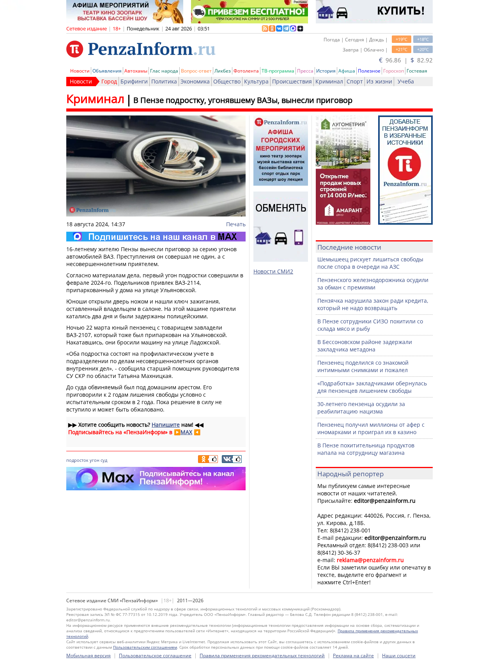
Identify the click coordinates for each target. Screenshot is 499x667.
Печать (236, 224)
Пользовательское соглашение (155, 655)
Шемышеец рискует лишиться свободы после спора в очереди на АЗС (370, 262)
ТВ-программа (278, 70)
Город (109, 81)
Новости (80, 70)
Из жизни (379, 81)
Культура (256, 81)
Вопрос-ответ (196, 70)
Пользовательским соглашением (145, 647)
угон (94, 460)
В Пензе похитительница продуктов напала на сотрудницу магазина (365, 449)
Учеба (406, 81)
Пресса (305, 70)
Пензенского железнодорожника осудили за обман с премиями (372, 283)
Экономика (195, 81)
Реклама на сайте (353, 655)
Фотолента (246, 70)
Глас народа (164, 70)
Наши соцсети (399, 655)
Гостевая (417, 70)
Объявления (107, 70)
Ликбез (222, 70)
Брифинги (134, 81)
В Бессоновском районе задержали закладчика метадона (364, 345)
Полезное (369, 70)
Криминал (329, 81)
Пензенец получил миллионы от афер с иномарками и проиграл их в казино (371, 428)
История (326, 70)
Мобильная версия (88, 655)
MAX (186, 432)
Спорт (355, 81)
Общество (227, 81)
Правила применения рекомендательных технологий (262, 655)
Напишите (166, 424)
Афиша (346, 70)
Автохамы (135, 70)
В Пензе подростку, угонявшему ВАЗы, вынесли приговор (242, 100)
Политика (164, 81)
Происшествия (292, 81)
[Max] (156, 236)
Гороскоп (393, 70)
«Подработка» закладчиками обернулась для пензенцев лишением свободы (372, 387)
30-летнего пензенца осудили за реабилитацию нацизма (361, 407)
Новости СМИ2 (273, 271)
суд (104, 460)
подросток (77, 460)
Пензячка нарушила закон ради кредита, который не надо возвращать (372, 304)
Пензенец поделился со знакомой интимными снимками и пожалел (363, 366)
